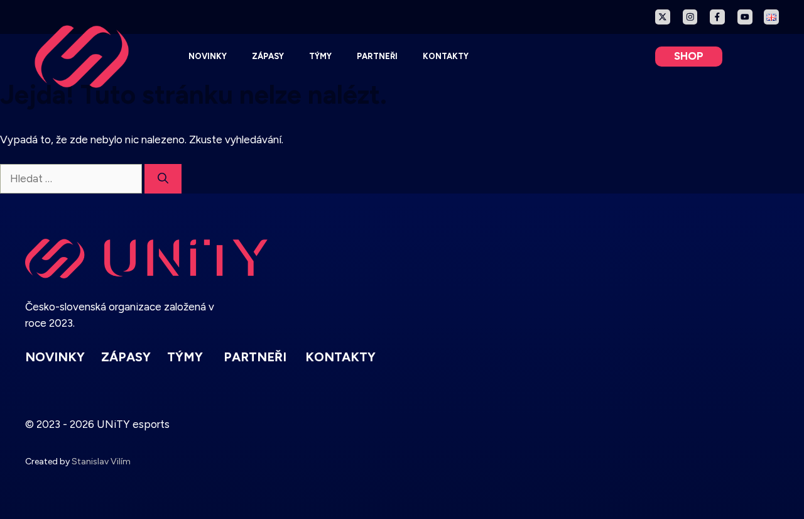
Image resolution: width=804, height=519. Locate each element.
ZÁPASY (268, 56)
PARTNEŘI (377, 56)
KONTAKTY (446, 56)
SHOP (689, 56)
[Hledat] (163, 179)
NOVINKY (207, 56)
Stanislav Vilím (101, 461)
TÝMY (320, 56)
